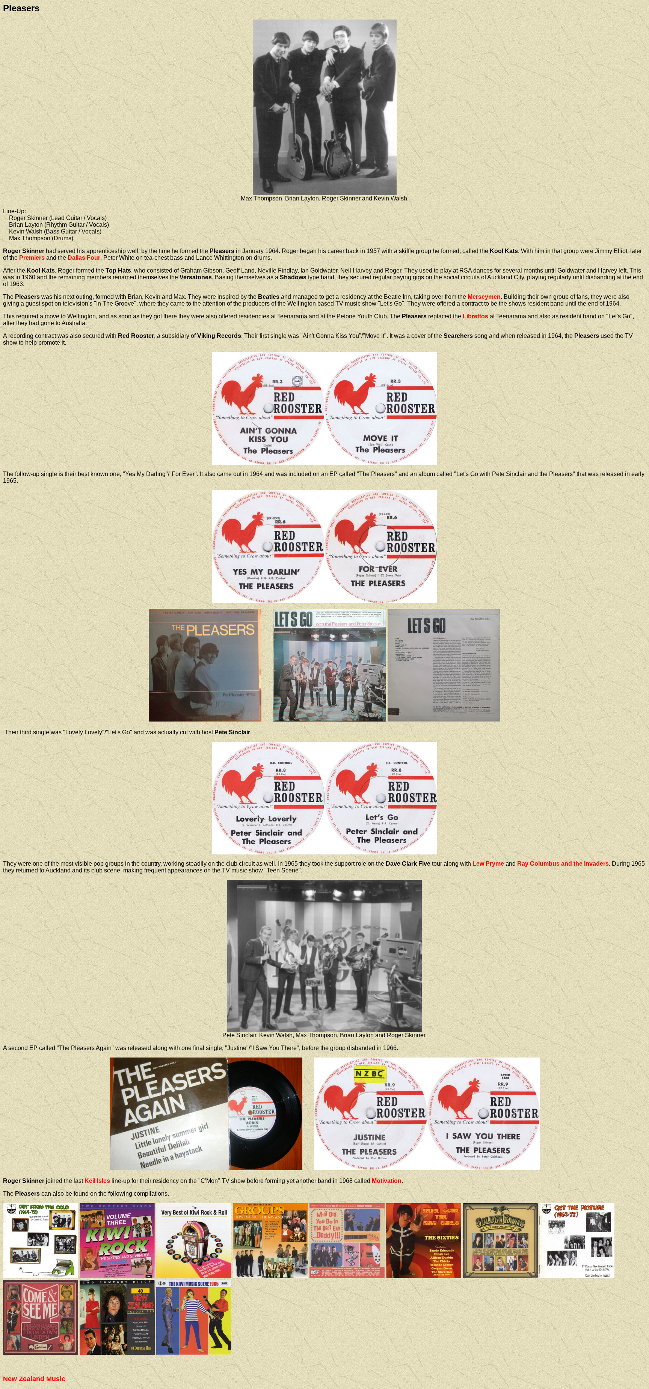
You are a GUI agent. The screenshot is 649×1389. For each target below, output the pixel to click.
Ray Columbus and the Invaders (563, 863)
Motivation (386, 1181)
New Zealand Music (34, 1379)
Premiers (32, 258)
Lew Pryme (488, 863)
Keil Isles (97, 1181)
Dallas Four (84, 258)
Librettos (475, 316)
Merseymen (484, 297)
